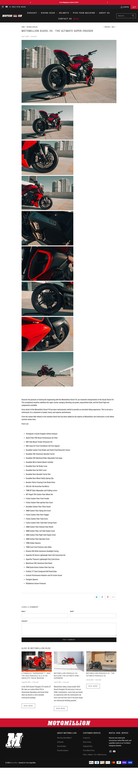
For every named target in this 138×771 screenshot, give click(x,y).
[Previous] (30, 2)
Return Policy (87, 742)
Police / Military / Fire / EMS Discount (94, 755)
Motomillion (14, 763)
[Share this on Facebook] (102, 597)
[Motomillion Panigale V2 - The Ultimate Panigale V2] (101, 661)
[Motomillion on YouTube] (6, 7)
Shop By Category (62, 750)
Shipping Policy (87, 746)
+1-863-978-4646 (17, 7)
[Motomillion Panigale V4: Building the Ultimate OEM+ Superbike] (69, 661)
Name (24, 611)
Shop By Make (61, 746)
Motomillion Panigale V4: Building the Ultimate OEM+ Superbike (66, 675)
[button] (33, 13)
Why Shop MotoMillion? (64, 738)
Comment (25, 621)
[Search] (133, 15)
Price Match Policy (89, 750)
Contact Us (86, 738)
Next (113, 27)
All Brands (60, 742)
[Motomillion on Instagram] (3, 7)
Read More (28, 706)
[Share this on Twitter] (96, 597)
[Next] (107, 2)
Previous (107, 27)
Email (72, 611)
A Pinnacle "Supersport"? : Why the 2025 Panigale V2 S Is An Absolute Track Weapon (36, 675)
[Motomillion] (12, 15)
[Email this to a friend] (113, 597)
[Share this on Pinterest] (108, 597)
